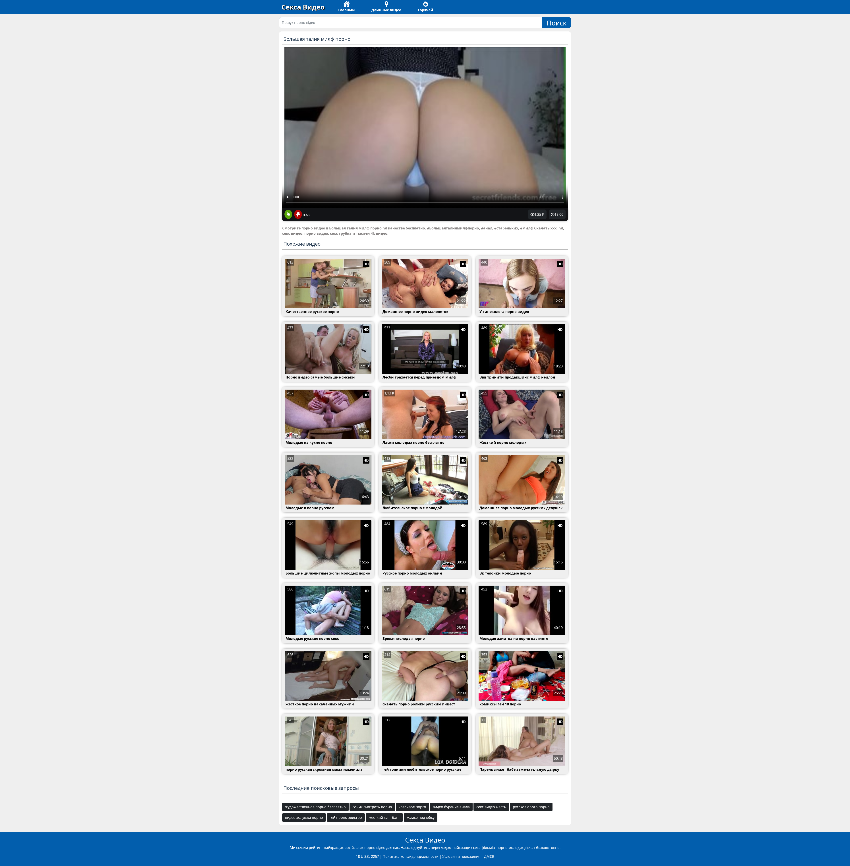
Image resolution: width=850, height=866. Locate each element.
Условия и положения (461, 856)
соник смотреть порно (372, 806)
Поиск (556, 22)
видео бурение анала (451, 806)
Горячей (425, 10)
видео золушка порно (304, 817)
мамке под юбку (421, 817)
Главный (346, 10)
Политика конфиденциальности (411, 856)
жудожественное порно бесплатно (315, 806)
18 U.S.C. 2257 (367, 856)
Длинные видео (386, 10)
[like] (288, 214)
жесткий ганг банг (384, 817)
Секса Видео (303, 7)
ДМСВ (489, 856)
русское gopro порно (531, 806)
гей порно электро (346, 817)
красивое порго (412, 806)
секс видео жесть (491, 806)
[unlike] (297, 214)
